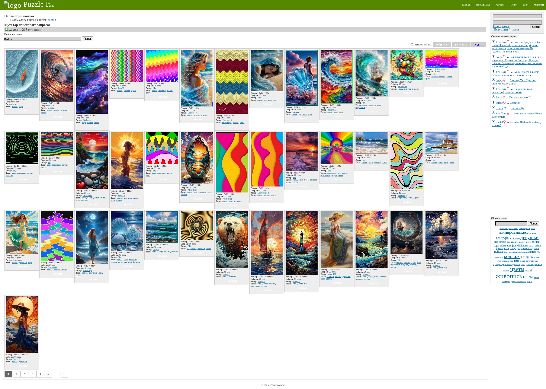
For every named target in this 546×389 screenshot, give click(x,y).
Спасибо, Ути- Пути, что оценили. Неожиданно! (514, 82)
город (531, 245)
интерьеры (534, 251)
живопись (509, 276)
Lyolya (499, 56)
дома (516, 260)
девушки (529, 237)
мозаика (202, 192)
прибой (377, 162)
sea (14, 104)
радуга (334, 175)
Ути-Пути (501, 42)
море (529, 281)
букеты (499, 248)
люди (534, 233)
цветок (527, 228)
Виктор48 (192, 113)
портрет (506, 270)
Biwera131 (402, 86)
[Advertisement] (517, 172)
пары (523, 264)
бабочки (509, 264)
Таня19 (121, 88)
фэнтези (529, 264)
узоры (520, 248)
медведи (232, 276)
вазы (535, 261)
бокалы (399, 262)
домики (536, 241)
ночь (120, 262)
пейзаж (499, 251)
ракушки (128, 262)
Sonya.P (121, 195)
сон (274, 100)
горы (496, 245)
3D (188, 248)
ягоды (515, 252)
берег (84, 198)
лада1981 (332, 274)
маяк (441, 162)
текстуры (502, 238)
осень (506, 248)
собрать (23, 110)
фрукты (529, 261)
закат (536, 277)
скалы (384, 162)
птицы (513, 248)
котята (528, 242)
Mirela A (330, 276)
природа (499, 264)
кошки (522, 281)
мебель (503, 245)
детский (528, 270)
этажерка (506, 281)
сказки (522, 261)
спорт (43, 112)
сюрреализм (523, 252)
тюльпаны (513, 228)
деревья (515, 281)
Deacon (499, 108)
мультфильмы (503, 261)
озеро (525, 245)
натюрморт (500, 241)
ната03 (499, 102)
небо (533, 228)
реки (521, 228)
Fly (154, 88)
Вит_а (499, 97)
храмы (537, 257)
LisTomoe (87, 120)
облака (167, 252)
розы (509, 245)
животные (504, 228)
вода (84, 122)
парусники (360, 107)
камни (102, 198)
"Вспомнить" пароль (506, 29)
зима (528, 233)
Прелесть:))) (517, 108)
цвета (528, 276)
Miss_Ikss (87, 195)
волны (52, 20)
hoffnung (331, 110)
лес (511, 261)
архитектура (513, 241)
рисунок (517, 245)
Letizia (296, 112)
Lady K (156, 249)
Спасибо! (515, 102)
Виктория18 (263, 193)
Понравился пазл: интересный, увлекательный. (512, 90)
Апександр (227, 199)
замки (536, 248)
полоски (507, 252)
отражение (325, 175)
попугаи (407, 89)
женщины (526, 257)
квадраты (499, 257)
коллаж (512, 256)
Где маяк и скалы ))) (520, 97)
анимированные (512, 232)
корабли (372, 105)
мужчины (515, 238)
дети (522, 241)
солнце (119, 200)
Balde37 (51, 108)
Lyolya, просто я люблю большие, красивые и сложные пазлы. (515, 73)
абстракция (226, 122)
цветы (517, 269)
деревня (516, 264)
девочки (537, 264)
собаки (538, 245)
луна (413, 262)
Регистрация (501, 26)
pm (364, 103)
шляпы (329, 279)
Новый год (528, 248)
